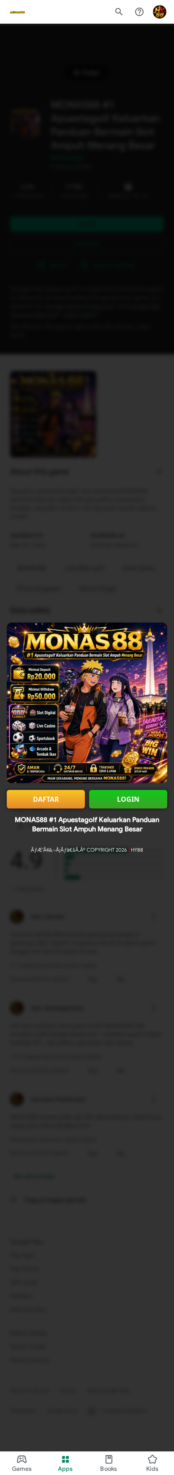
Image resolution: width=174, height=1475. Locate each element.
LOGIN (128, 799)
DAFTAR (46, 799)
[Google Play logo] (17, 12)
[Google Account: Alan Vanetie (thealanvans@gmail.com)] (160, 12)
